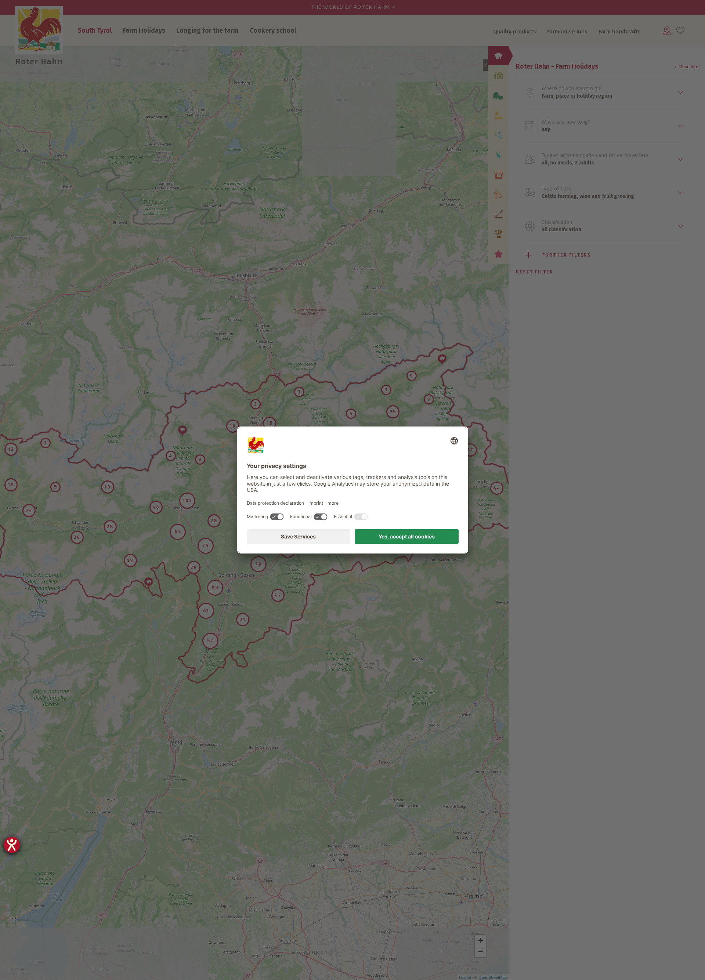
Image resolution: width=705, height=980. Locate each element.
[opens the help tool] (12, 845)
